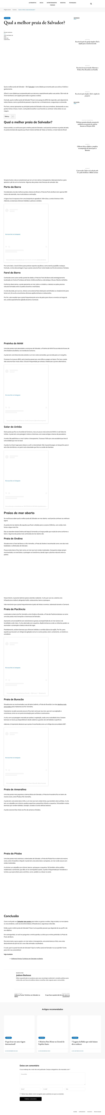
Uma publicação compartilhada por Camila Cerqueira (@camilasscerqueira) (26, 420)
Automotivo (32, 2)
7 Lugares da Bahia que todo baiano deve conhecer (85, 1042)
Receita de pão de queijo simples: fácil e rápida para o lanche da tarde (87, 43)
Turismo (52, 5)
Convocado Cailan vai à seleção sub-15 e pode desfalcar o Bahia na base (87, 172)
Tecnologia (72, 2)
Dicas (41, 2)
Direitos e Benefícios (87, 120)
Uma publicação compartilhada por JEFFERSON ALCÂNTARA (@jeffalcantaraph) (26, 506)
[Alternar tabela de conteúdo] (12, 116)
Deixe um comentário (9, 39)
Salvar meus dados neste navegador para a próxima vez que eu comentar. (42, 1094)
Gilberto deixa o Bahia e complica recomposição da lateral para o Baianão (87, 148)
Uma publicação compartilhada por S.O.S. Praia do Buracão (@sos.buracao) (26, 783)
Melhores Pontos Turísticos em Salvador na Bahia (27, 958)
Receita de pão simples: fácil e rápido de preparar (87, 95)
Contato (89, 1111)
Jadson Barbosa (8, 32)
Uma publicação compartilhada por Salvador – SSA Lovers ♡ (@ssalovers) (26, 693)
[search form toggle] (91, 4)
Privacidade (97, 1111)
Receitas (63, 2)
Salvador (31, 87)
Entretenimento (52, 2)
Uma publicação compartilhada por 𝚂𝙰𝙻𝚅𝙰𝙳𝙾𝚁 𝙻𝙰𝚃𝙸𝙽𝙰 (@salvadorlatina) (26, 259)
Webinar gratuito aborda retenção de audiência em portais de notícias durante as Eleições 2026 (87, 124)
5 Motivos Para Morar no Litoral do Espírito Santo (51, 1042)
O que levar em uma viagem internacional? (15, 1042)
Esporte (87, 144)
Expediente (82, 1111)
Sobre (75, 1111)
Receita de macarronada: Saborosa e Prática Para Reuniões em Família (87, 69)
